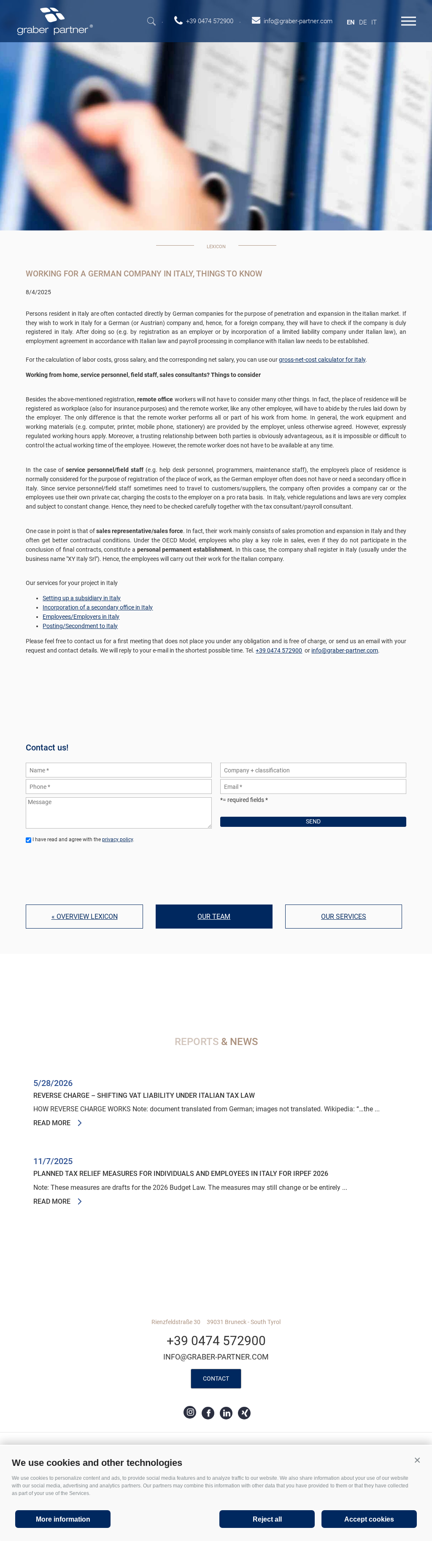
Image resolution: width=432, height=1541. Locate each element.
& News (216, 1042)
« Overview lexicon (84, 917)
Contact (216, 1378)
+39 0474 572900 (279, 650)
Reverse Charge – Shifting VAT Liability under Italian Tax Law (144, 1096)
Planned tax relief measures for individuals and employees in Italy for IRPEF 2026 (180, 1174)
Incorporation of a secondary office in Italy (98, 607)
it (374, 22)
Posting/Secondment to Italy (80, 626)
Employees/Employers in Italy (81, 616)
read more (51, 1123)
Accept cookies (369, 1519)
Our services (343, 917)
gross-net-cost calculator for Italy (322, 359)
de (363, 22)
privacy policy (117, 839)
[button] (417, 1460)
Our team (213, 917)
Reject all (267, 1519)
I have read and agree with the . (83, 839)
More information (63, 1519)
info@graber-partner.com (344, 650)
